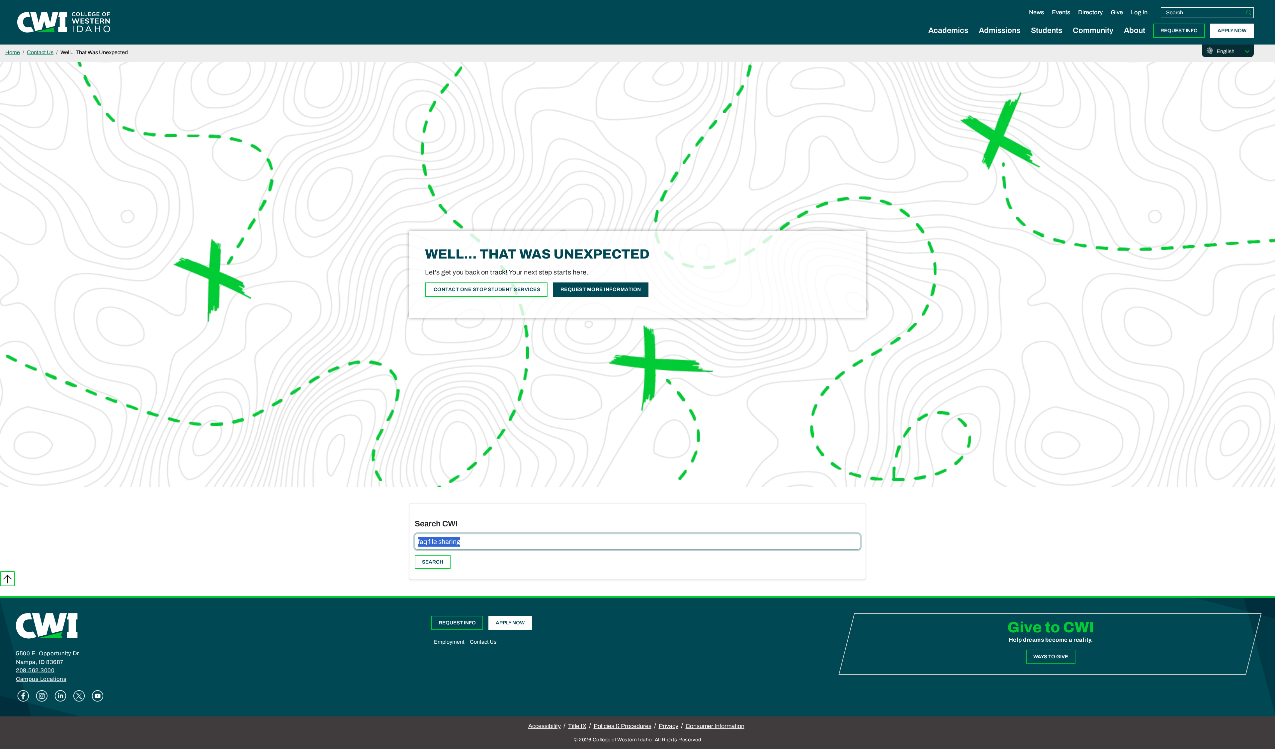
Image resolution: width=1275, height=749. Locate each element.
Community (1093, 30)
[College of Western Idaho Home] (63, 22)
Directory (1090, 12)
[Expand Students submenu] (1046, 38)
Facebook (23, 696)
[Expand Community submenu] (1093, 38)
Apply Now (1232, 30)
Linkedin (60, 696)
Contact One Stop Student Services (486, 289)
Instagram (42, 696)
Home (12, 52)
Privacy (668, 726)
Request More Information (600, 289)
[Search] (1248, 12)
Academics (948, 30)
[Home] (47, 625)
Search (432, 562)
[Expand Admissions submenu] (999, 38)
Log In (1139, 12)
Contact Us (40, 52)
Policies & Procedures (622, 726)
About (1134, 30)
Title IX (577, 726)
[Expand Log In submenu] (1139, 19)
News (1036, 12)
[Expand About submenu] (1134, 38)
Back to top (7, 578)
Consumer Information (715, 726)
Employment (449, 642)
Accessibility (544, 726)
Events (1061, 12)
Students (1046, 30)
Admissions (999, 30)
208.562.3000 (35, 670)
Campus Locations (41, 679)
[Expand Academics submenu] (948, 38)
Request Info (1179, 30)
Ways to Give (1050, 656)
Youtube (97, 696)
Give (1117, 12)
